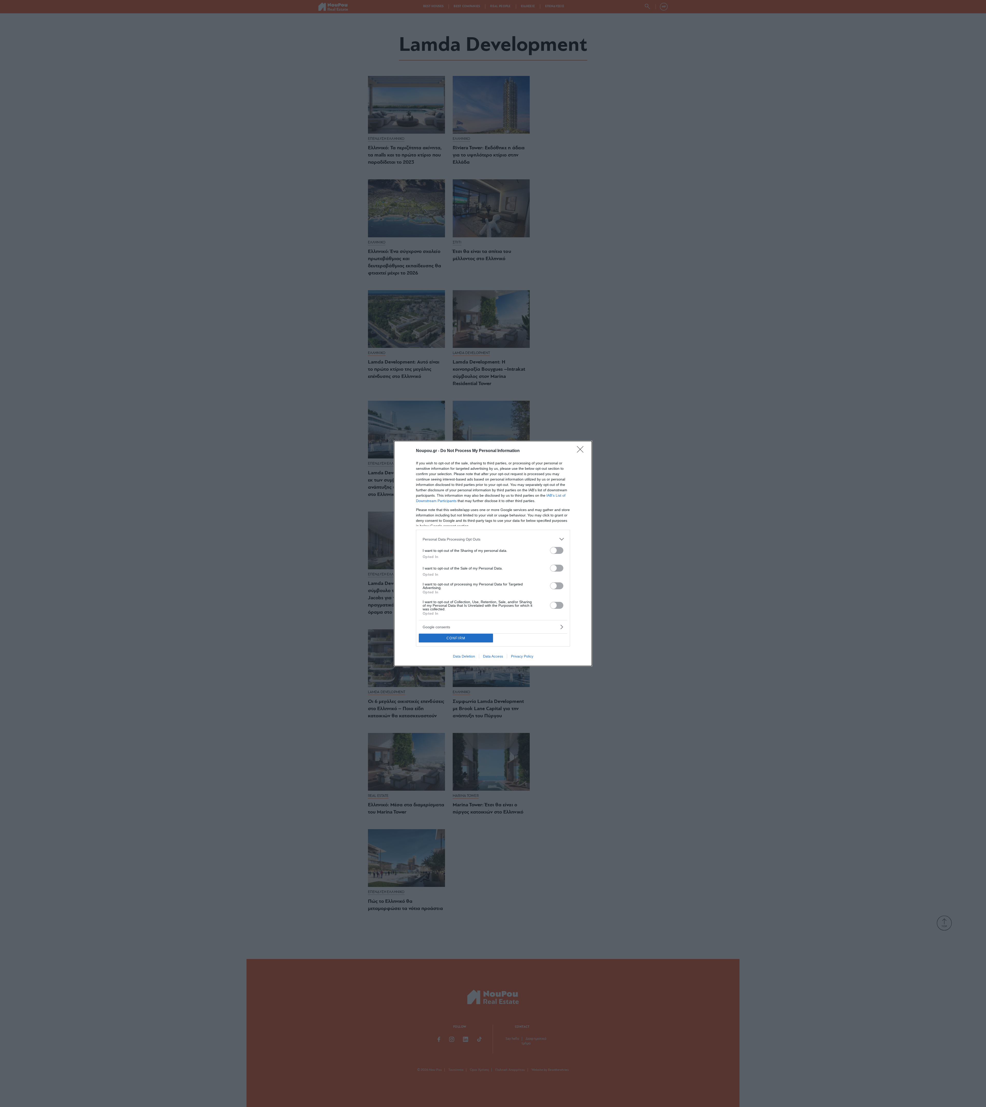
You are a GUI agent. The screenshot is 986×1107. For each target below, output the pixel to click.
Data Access (493, 656)
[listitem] (493, 539)
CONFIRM (456, 638)
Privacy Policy (522, 656)
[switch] (556, 550)
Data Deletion (464, 656)
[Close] (582, 451)
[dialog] (493, 553)
